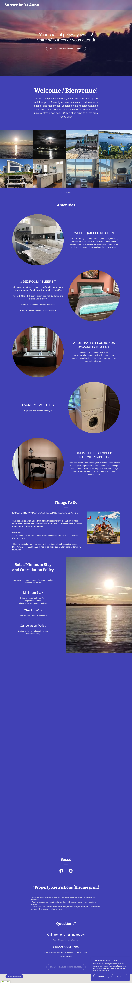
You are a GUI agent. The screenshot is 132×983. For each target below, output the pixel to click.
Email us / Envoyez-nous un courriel (66, 48)
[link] (66, 6)
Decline (101, 976)
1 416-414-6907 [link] (66, 957)
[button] (66, 192)
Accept (119, 976)
